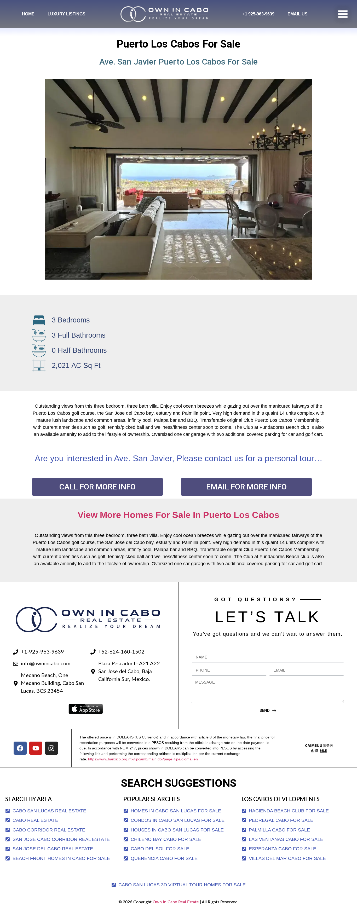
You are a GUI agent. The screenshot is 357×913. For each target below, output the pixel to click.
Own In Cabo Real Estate (175, 902)
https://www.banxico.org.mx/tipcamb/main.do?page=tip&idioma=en (143, 759)
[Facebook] (20, 748)
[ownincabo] (319, 748)
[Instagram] (51, 748)
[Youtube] (35, 748)
